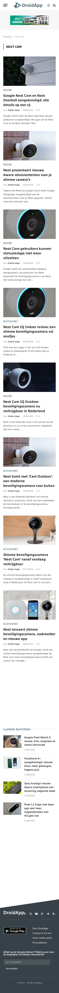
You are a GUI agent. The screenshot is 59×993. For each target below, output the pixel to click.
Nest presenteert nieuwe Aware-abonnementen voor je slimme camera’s (27, 174)
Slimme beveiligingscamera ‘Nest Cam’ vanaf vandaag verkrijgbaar (25, 559)
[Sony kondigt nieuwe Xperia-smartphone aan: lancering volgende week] (12, 787)
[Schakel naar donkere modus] (49, 5)
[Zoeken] (54, 5)
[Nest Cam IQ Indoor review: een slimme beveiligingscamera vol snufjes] (29, 302)
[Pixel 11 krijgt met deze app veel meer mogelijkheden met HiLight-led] (12, 808)
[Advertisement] (29, 699)
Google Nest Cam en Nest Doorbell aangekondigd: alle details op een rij (26, 100)
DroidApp (7, 37)
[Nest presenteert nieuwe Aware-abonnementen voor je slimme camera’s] (29, 145)
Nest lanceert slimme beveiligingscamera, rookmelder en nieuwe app (29, 634)
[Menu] (5, 5)
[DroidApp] (28, 5)
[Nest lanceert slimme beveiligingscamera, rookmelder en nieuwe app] (29, 605)
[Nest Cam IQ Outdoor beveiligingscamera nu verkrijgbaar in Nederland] (29, 377)
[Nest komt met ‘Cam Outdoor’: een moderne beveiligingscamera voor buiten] (29, 452)
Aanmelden (12, 968)
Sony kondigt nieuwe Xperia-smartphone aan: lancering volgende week (39, 787)
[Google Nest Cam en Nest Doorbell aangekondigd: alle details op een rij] (29, 71)
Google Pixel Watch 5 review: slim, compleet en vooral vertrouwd (40, 741)
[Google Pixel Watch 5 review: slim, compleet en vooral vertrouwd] (12, 741)
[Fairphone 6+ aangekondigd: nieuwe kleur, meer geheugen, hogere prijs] (12, 762)
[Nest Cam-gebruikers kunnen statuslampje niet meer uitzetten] (29, 224)
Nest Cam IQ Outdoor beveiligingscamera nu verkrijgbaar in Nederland (24, 406)
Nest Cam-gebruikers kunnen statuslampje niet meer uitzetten (27, 253)
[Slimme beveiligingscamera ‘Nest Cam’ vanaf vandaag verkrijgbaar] (29, 530)
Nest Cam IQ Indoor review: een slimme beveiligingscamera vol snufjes (29, 331)
